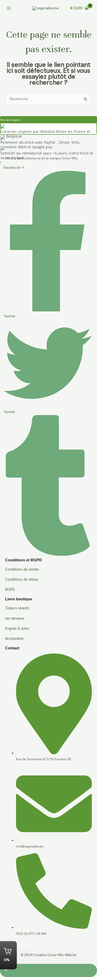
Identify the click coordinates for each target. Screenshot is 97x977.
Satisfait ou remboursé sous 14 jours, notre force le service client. (47, 155)
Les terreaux (14, 618)
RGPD (10, 590)
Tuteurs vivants (17, 608)
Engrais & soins (17, 629)
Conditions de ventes (22, 569)
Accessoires (14, 639)
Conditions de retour (21, 580)
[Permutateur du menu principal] (9, 8)
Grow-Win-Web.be (62, 955)
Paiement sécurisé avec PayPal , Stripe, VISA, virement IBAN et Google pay (40, 144)
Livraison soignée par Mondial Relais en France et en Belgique (46, 134)
